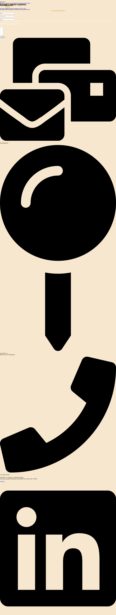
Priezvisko (2, 14)
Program (2, 9)
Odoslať (2, 37)
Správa (1, 26)
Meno (1, 11)
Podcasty (10, 9)
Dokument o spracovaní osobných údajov (10, 23)
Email (1, 17)
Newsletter (15, 9)
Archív (6, 9)
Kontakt (28, 9)
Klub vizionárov (22, 9)
